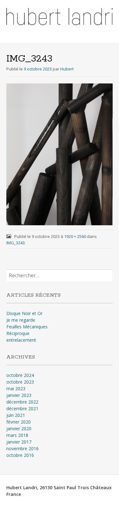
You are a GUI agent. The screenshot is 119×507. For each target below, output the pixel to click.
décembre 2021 (22, 408)
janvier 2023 (18, 395)
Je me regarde (20, 320)
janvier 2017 (18, 442)
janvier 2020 (18, 428)
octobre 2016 (20, 455)
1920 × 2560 (75, 236)
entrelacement (21, 340)
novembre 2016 (22, 448)
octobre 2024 (20, 375)
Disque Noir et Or (24, 313)
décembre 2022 (22, 402)
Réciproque (18, 333)
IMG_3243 (15, 243)
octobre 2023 (20, 382)
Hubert (67, 69)
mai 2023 (15, 388)
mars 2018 (17, 435)
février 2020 (18, 422)
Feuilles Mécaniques (27, 327)
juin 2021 (15, 415)
